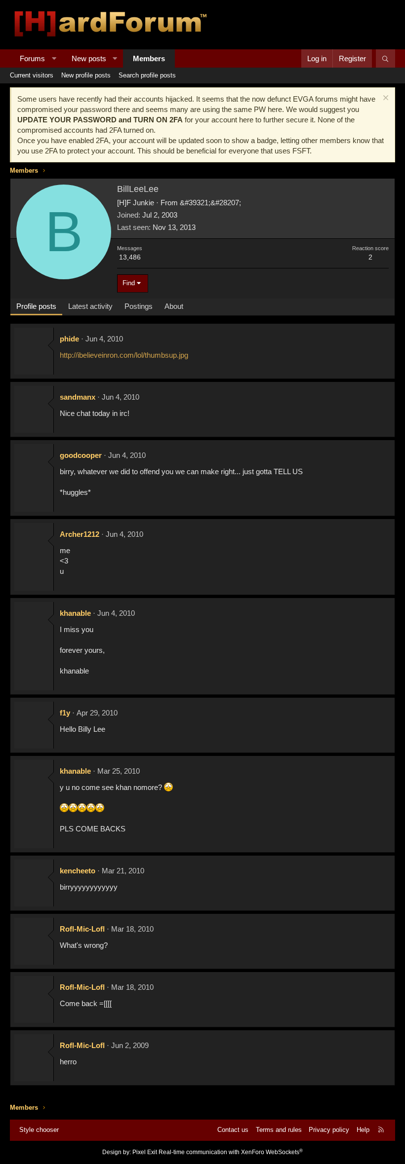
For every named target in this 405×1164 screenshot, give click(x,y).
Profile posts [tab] (36, 306)
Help (363, 1129)
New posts (89, 58)
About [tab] (173, 306)
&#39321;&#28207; (210, 202)
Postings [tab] (138, 306)
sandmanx (77, 397)
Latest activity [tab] (90, 306)
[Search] (385, 58)
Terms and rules (279, 1129)
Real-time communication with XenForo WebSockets (231, 1152)
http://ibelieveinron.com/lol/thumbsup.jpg (124, 355)
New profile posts (86, 75)
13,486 (130, 257)
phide (69, 339)
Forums (32, 58)
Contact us (232, 1129)
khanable (75, 613)
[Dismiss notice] (384, 99)
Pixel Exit (144, 1152)
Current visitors (31, 75)
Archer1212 (79, 534)
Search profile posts (147, 75)
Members (149, 58)
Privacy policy (329, 1129)
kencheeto (77, 870)
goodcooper (81, 455)
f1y (65, 713)
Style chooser (39, 1129)
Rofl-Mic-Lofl (82, 929)
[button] (54, 58)
